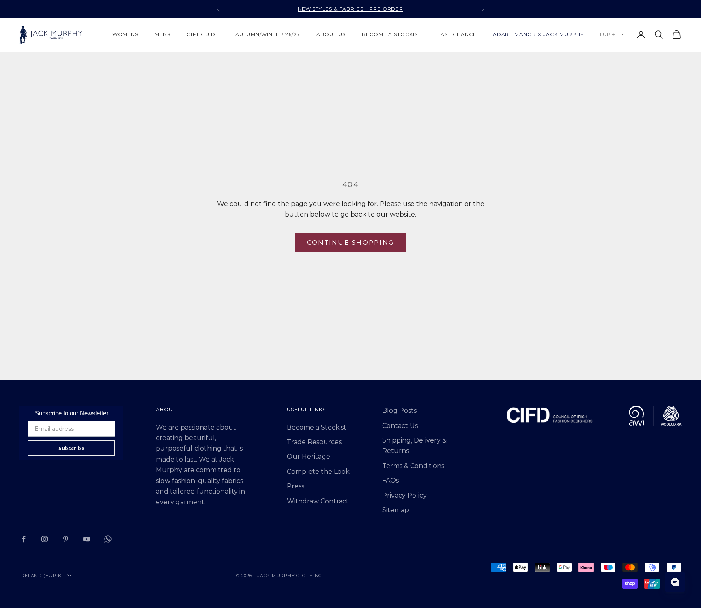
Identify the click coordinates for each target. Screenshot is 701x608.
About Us (331, 34)
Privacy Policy (404, 495)
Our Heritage (308, 456)
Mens (162, 34)
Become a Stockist (316, 427)
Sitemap (395, 510)
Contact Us (400, 426)
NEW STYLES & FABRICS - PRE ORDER (351, 9)
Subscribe (71, 448)
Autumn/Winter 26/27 (267, 34)
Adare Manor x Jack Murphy (538, 34)
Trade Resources (314, 442)
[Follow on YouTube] (87, 539)
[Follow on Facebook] (23, 539)
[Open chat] (675, 582)
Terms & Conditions (413, 466)
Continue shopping (350, 242)
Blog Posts (399, 411)
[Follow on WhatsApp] (108, 539)
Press (295, 486)
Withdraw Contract (318, 501)
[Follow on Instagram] (45, 539)
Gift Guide (203, 34)
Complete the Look (318, 471)
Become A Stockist (391, 34)
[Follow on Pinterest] (66, 539)
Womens (125, 34)
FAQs (390, 480)
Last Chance (457, 34)
